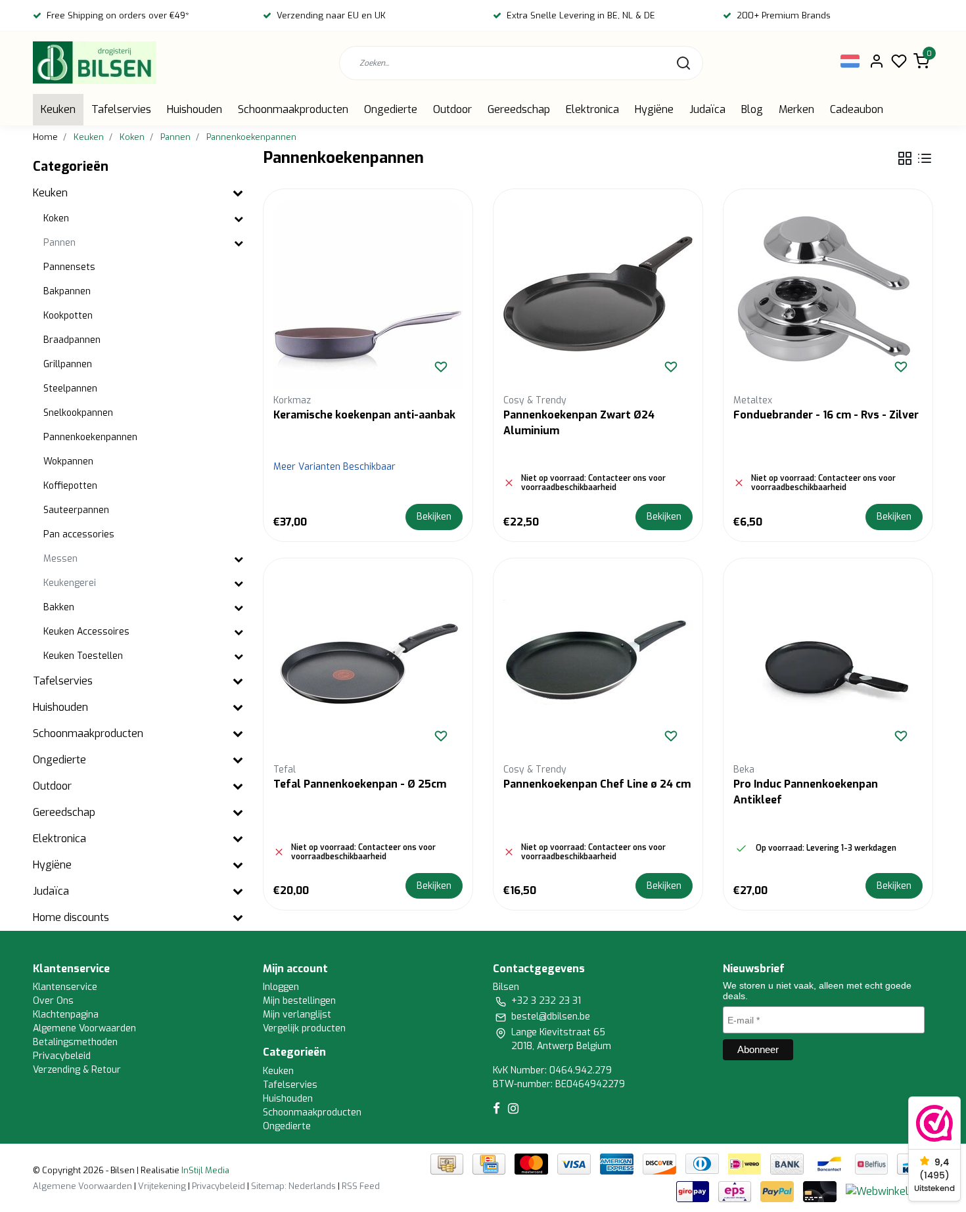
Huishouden (194, 109)
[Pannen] (238, 243)
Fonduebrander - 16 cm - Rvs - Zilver (826, 415)
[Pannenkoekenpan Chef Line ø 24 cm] (598, 662)
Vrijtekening (162, 1186)
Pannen (175, 137)
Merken (796, 109)
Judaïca (707, 109)
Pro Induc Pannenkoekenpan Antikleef (805, 792)
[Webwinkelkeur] (887, 1191)
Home (45, 137)
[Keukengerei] (238, 583)
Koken (132, 137)
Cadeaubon (856, 109)
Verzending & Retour (77, 1070)
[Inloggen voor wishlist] (441, 366)
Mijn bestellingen (299, 1001)
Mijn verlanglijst (297, 1014)
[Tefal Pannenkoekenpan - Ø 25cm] (368, 662)
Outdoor (452, 109)
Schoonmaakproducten (293, 109)
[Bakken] (238, 608)
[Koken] (238, 219)
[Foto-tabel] (904, 158)
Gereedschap (519, 109)
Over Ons (53, 1001)
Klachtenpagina (66, 1014)
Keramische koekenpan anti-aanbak (364, 415)
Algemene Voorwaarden (84, 1028)
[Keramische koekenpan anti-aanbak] (368, 293)
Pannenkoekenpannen (251, 137)
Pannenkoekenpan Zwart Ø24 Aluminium (579, 423)
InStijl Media (204, 1170)
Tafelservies (121, 109)
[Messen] (238, 559)
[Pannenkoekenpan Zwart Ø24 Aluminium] (598, 293)
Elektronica (592, 109)
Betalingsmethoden (75, 1042)
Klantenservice (65, 987)
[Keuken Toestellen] (238, 656)
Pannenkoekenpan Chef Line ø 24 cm (597, 784)
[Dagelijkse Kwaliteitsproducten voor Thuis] (94, 62)
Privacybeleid (62, 1056)
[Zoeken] (683, 63)
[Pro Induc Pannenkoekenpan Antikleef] (828, 662)
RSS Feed (361, 1186)
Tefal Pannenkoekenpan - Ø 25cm (359, 784)
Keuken (58, 109)
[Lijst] (924, 158)
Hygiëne (654, 109)
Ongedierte (390, 109)
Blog (752, 109)
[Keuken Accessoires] (238, 632)
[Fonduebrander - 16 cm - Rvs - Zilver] (828, 293)
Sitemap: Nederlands (293, 1186)
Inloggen (281, 987)
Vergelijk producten (304, 1028)
